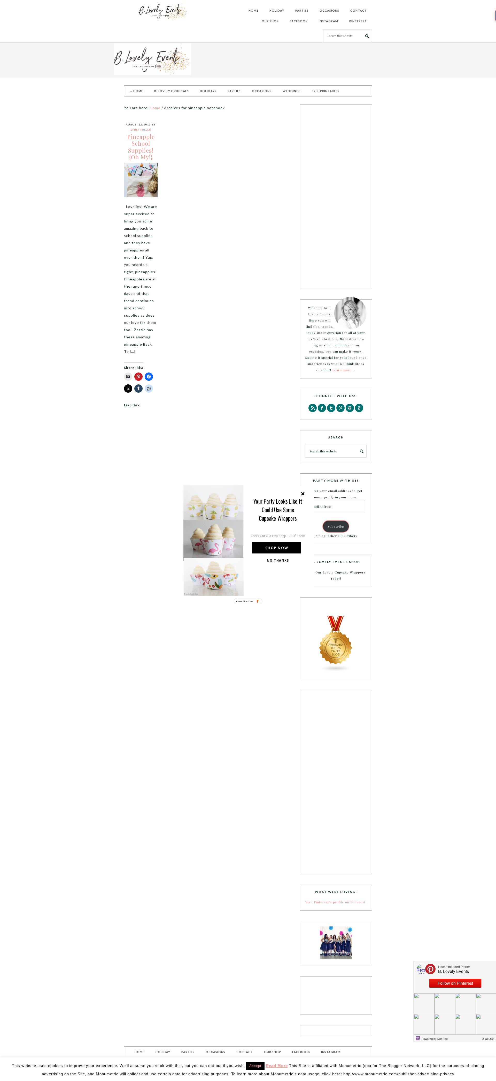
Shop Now (276, 547)
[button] (278, 509)
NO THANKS (278, 560)
